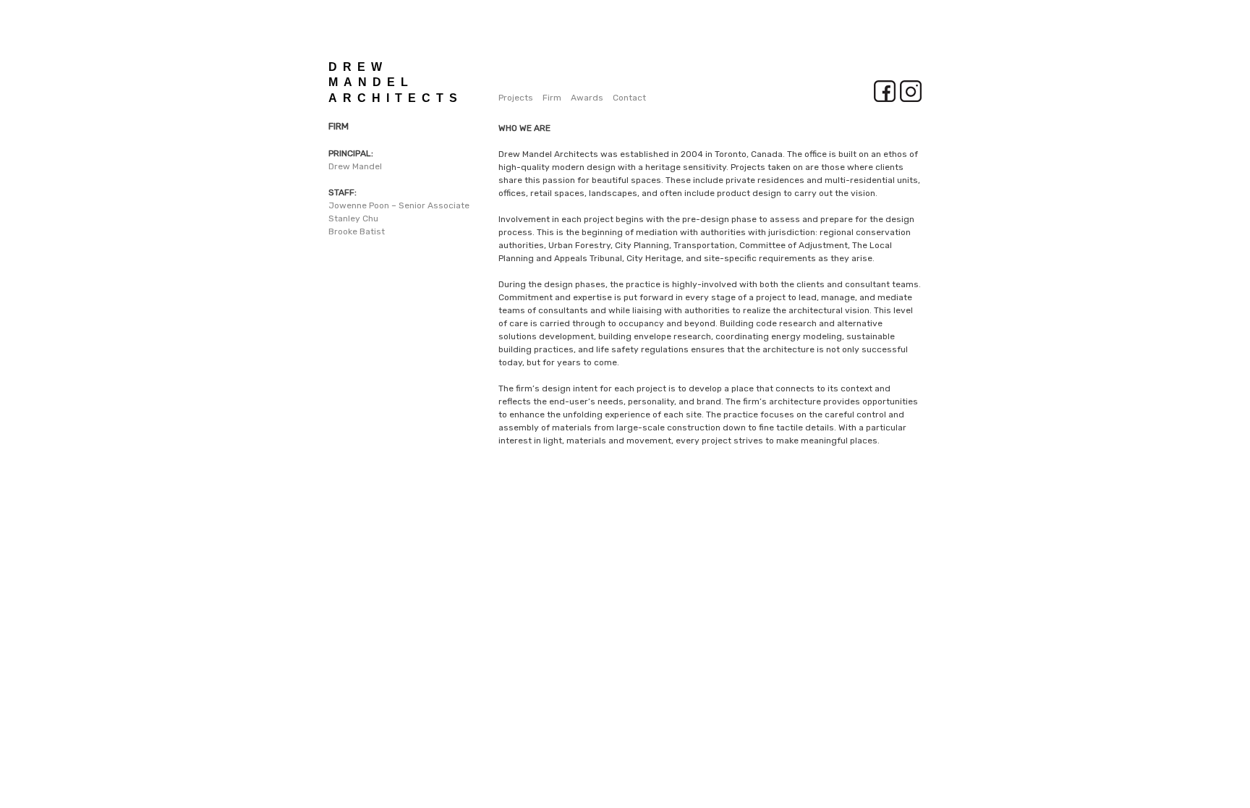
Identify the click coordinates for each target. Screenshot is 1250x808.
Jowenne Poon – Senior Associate (398, 205)
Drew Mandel (355, 166)
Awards (587, 98)
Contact (629, 98)
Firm (552, 98)
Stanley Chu (353, 218)
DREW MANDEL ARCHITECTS (395, 82)
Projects (515, 98)
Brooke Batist (356, 231)
